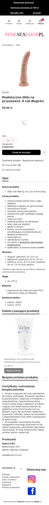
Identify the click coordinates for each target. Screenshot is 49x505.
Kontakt (37, 13)
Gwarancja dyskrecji (23, 2)
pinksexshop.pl (7, 45)
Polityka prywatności (11, 487)
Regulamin (6, 485)
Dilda (18, 45)
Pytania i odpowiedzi (11, 477)
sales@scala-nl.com (12, 455)
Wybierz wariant (13, 371)
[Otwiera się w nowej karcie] (32, 479)
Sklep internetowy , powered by (21, 502)
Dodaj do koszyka (21, 152)
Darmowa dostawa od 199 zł (24, 7)
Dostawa (6, 474)
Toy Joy (5, 92)
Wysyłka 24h (16, 13)
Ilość (4, 136)
